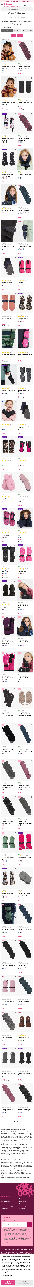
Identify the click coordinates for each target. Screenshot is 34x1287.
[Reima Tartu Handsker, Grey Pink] (3, 860)
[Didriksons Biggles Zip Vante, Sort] (18, 681)
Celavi (12, 1168)
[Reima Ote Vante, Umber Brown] (18, 1040)
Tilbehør (15, 17)
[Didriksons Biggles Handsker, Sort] (3, 70)
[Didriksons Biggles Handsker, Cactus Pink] (23, 609)
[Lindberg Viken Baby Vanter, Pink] (2, 501)
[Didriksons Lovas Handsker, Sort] (2, 249)
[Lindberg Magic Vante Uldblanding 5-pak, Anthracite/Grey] (2, 1040)
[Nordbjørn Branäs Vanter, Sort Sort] (2, 609)
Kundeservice (4, 1199)
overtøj (14, 1170)
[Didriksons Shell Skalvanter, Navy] (18, 537)
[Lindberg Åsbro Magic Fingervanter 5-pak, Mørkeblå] (18, 753)
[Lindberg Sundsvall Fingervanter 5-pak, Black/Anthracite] (20, 501)
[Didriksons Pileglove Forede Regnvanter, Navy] (18, 249)
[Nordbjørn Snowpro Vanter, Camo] (2, 465)
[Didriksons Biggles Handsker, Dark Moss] (2, 932)
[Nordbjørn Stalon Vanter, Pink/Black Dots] (5, 178)
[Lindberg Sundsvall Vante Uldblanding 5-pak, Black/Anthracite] (2, 753)
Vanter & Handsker (22, 17)
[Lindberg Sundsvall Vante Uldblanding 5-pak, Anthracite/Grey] (3, 753)
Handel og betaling (23, 1201)
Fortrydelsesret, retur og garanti (8, 1206)
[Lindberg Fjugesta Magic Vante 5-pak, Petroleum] (20, 142)
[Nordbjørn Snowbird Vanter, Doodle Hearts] (2, 142)
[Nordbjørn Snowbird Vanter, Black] (3, 142)
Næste (21, 1121)
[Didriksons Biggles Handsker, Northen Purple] (20, 609)
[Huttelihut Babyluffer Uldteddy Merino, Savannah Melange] (18, 717)
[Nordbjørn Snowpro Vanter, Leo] (21, 465)
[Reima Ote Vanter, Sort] (23, 1040)
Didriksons (5, 1168)
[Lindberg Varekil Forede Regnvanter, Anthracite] (18, 393)
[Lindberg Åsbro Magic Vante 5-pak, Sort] (20, 932)
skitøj (28, 1172)
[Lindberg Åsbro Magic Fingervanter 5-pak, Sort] (21, 753)
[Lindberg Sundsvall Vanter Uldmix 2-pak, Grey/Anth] (18, 897)
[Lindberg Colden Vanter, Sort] (18, 106)
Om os (2, 1211)
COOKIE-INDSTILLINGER (24, 1282)
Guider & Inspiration (5, 1201)
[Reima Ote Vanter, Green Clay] (21, 1040)
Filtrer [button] (13, 35)
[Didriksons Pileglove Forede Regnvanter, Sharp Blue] (23, 249)
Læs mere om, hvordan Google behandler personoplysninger (17, 1277)
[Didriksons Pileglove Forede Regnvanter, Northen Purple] (20, 249)
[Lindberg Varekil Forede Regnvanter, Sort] (20, 393)
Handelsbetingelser (5, 1203)
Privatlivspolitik (22, 1203)
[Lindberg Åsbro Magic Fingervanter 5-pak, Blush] (20, 753)
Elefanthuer (17, 30)
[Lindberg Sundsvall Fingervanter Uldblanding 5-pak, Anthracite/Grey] (19, 501)
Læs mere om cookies (7, 1275)
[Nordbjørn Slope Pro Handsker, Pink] (18, 285)
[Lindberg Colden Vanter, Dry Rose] (20, 106)
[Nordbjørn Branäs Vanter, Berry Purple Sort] (3, 609)
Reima (9, 1168)
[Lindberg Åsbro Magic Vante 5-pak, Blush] (21, 932)
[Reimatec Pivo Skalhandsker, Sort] (2, 1076)
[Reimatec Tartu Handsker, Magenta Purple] (5, 860)
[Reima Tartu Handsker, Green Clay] (2, 860)
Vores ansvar (22, 1208)
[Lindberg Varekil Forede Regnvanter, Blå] (21, 393)
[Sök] (3, 9)
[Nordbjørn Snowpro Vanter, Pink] (18, 465)
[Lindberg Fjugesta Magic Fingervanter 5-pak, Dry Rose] (18, 70)
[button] (2, 4)
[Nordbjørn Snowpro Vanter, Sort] (20, 465)
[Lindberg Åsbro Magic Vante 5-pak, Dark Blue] (18, 932)
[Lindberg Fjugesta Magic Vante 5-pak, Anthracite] (21, 142)
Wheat (16, 1168)
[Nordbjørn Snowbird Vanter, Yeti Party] (6, 142)
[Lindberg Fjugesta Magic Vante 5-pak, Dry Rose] (18, 142)
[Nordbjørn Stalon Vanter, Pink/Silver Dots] (6, 178)
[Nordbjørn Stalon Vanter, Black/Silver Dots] (2, 178)
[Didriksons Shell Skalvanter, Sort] (20, 537)
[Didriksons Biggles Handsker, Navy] (2, 70)
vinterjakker (3, 1173)
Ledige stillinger (4, 1208)
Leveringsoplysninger (24, 1199)
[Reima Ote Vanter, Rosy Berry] (20, 1040)
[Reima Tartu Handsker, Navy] (6, 860)
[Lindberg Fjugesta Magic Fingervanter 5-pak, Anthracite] (21, 70)
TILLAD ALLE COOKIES (8, 1282)
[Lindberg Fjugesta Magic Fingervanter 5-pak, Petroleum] (20, 70)
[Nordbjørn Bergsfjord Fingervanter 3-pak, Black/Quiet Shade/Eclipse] (2, 285)
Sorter (20, 35)
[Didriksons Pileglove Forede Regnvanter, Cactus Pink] (21, 249)
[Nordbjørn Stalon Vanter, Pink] (18, 860)
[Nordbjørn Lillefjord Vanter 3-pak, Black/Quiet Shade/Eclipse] (18, 429)
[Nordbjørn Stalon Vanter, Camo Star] (3, 178)
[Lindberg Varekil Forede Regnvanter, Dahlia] (23, 393)
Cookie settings (22, 1206)
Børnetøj (10, 17)
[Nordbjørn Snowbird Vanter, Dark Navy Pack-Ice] (5, 142)
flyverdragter (10, 1173)
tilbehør (19, 1170)
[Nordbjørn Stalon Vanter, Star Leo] (2, 897)
